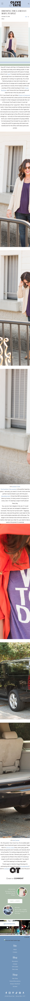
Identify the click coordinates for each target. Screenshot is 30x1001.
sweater (14, 486)
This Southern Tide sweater (9, 489)
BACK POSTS (15, 901)
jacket (18, 840)
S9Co (20, 996)
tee (14, 840)
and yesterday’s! (24, 866)
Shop (15, 974)
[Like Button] (26, 17)
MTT (24, 996)
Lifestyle (15, 964)
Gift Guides (15, 966)
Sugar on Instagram (24, 95)
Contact (15, 952)
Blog (15, 957)
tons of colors (10, 847)
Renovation (15, 961)
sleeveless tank (5, 496)
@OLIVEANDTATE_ (10, 924)
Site (15, 945)
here (8, 74)
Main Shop (15, 978)
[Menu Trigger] (2, 4)
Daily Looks (15, 969)
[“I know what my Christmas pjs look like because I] (7, 927)
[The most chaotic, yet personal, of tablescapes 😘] (22, 927)
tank (19, 486)
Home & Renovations (15, 981)
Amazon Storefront (15, 983)
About (15, 949)
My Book (15, 986)
